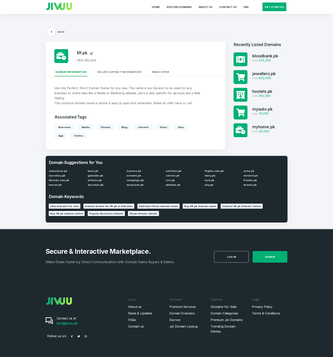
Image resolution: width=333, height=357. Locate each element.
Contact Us (228, 6)
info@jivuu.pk (67, 323)
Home (156, 6)
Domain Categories (224, 313)
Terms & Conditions (266, 313)
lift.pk (83, 53)
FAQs (132, 320)
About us (134, 307)
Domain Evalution (182, 313)
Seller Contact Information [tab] (119, 71)
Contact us (136, 326)
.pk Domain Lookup (183, 326)
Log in (231, 256)
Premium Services (182, 307)
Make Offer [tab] (160, 71)
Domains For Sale (223, 307)
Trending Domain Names (223, 328)
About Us (205, 6)
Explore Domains (179, 6)
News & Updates (140, 313)
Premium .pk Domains (226, 320)
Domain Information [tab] (71, 71)
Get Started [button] (274, 6)
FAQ (246, 6)
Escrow (174, 320)
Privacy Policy (262, 307)
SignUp (270, 256)
